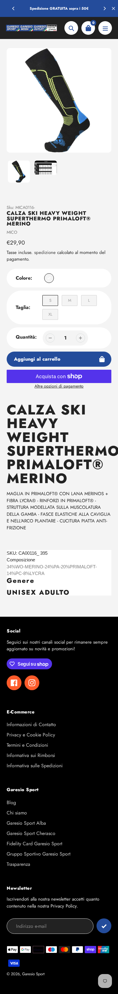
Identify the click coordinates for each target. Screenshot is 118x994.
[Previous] (14, 8)
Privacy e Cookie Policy (31, 734)
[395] (49, 278)
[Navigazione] (105, 28)
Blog (11, 802)
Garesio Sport (33, 974)
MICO (12, 232)
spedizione (45, 252)
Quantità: (26, 336)
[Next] (104, 8)
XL (50, 314)
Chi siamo (17, 812)
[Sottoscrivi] (104, 925)
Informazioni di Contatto (31, 724)
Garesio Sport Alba (26, 823)
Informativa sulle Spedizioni (35, 765)
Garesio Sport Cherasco (31, 833)
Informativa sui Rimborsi (31, 755)
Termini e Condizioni (27, 745)
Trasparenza (18, 864)
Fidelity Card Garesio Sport (34, 843)
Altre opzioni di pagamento (59, 386)
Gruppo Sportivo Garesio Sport (38, 853)
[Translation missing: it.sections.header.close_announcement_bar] (113, 8)
